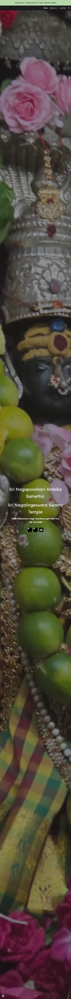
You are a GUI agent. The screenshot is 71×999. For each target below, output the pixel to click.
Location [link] (63, 8)
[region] (35, 3)
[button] (69, 8)
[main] (35, 502)
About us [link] (53, 8)
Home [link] (45, 8)
